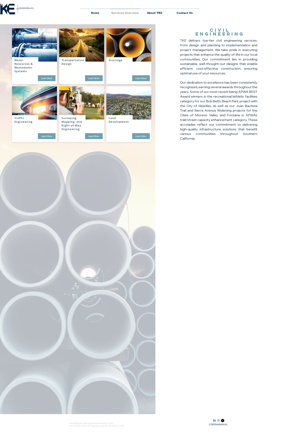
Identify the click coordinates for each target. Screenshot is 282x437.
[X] (222, 420)
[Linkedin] (214, 420)
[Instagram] (218, 420)
